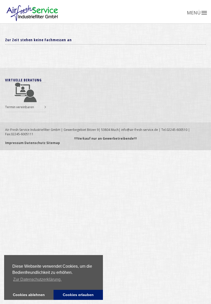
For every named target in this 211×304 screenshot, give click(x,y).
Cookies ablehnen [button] (29, 295)
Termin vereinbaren (19, 107)
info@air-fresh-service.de (139, 130)
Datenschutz (35, 143)
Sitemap (53, 143)
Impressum (14, 143)
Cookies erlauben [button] (78, 295)
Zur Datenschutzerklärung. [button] (37, 279)
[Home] (108, 13)
